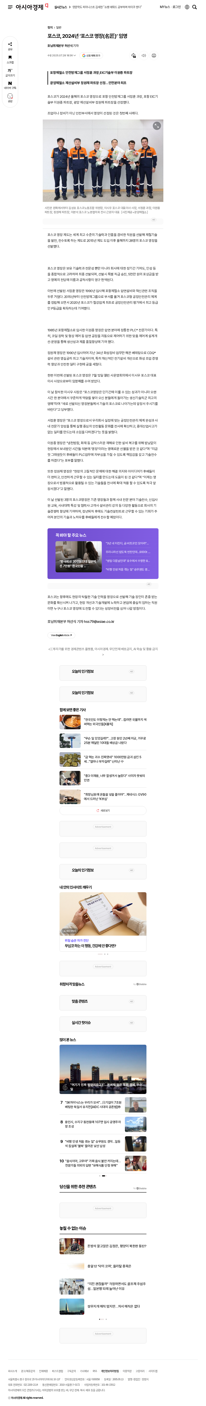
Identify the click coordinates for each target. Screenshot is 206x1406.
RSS (95, 1371)
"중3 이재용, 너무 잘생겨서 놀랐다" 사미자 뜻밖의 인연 (114, 778)
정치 (50, 27)
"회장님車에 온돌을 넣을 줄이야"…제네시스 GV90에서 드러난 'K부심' (115, 797)
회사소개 (12, 1371)
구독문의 (71, 1371)
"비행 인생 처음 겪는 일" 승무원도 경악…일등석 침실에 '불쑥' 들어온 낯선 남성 (128, 569)
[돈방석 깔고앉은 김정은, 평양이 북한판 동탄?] (72, 1253)
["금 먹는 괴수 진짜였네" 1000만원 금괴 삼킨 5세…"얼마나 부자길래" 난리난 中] (70, 765)
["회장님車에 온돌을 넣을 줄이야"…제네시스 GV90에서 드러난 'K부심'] (70, 803)
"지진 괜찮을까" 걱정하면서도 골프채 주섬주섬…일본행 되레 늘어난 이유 (117, 1286)
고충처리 (140, 1371)
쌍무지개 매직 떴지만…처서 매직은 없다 (114, 1306)
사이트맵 (152, 1371)
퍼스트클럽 (57, 1371)
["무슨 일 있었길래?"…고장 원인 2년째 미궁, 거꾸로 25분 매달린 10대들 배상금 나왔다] (70, 747)
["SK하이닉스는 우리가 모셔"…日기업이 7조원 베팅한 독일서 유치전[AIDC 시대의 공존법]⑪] (135, 1111)
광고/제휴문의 (28, 1371)
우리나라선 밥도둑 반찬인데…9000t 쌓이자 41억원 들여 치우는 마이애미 (128, 552)
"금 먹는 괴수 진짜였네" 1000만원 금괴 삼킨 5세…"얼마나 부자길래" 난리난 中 (112, 759)
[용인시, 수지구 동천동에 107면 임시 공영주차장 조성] (135, 1131)
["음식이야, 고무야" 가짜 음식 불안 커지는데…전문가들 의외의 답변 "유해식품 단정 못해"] (135, 1170)
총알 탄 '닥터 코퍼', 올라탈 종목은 (109, 1266)
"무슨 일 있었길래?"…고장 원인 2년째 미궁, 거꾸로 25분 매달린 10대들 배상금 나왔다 (115, 740)
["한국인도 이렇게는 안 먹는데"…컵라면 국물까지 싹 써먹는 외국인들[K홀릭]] (70, 728)
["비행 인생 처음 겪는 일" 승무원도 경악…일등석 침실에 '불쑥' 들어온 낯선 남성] (135, 1150)
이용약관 (127, 1371)
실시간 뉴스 (60, 7)
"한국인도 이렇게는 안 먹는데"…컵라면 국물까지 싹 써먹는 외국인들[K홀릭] (115, 722)
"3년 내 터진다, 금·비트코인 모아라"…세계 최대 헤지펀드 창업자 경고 (128, 543)
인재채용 (43, 1371)
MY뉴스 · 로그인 (170, 7)
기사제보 (84, 1371)
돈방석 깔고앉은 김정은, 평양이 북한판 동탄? (117, 1246)
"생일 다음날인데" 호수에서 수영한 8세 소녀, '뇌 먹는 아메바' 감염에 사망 (128, 561)
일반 (58, 27)
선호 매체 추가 (93, 55)
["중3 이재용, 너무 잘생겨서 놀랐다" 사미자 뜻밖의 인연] (70, 784)
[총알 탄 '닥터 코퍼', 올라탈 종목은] (72, 1273)
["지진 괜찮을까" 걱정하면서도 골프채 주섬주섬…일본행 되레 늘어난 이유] (72, 1293)
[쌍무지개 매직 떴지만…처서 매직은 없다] (72, 1313)
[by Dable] (139, 1188)
